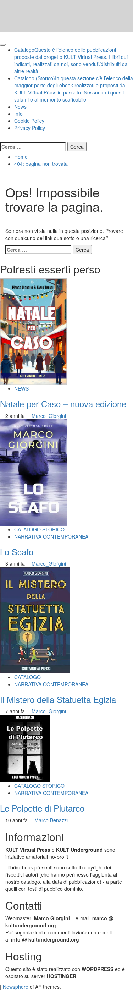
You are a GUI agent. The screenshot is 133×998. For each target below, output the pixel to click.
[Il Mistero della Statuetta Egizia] (35, 619)
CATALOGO (27, 677)
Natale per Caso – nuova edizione (63, 403)
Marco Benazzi (51, 820)
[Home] (2, 35)
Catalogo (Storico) (73, 89)
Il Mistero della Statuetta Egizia (58, 699)
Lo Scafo (16, 551)
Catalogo (71, 60)
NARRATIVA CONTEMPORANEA (51, 536)
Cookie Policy (29, 120)
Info (18, 113)
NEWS (21, 388)
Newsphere (15, 986)
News (20, 106)
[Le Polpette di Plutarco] (25, 747)
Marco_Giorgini (49, 415)
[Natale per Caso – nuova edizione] (33, 330)
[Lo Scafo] (33, 471)
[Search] (2, 138)
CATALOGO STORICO (39, 529)
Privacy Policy (29, 127)
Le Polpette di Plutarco (42, 808)
